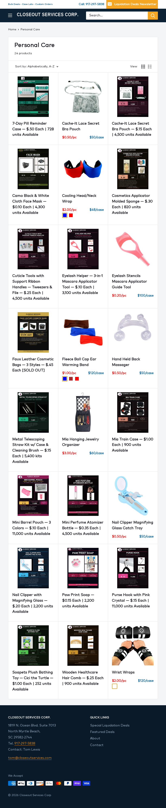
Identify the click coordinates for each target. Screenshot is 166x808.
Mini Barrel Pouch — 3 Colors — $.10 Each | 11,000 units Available (31, 528)
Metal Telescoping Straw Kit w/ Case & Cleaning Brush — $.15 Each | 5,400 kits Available (31, 451)
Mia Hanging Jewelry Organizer (80, 442)
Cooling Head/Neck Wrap (79, 198)
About (95, 738)
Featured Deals (102, 732)
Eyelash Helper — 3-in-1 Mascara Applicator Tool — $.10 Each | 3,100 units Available (82, 284)
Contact (96, 745)
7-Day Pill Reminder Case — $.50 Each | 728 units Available (33, 129)
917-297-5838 (24, 743)
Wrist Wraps (123, 672)
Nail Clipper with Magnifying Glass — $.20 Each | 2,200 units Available (32, 603)
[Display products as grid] (143, 66)
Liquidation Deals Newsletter (135, 4)
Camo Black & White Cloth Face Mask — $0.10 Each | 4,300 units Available (30, 204)
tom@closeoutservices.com (30, 757)
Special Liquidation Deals (110, 725)
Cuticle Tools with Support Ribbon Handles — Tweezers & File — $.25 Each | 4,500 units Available (32, 287)
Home (12, 29)
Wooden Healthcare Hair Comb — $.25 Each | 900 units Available (83, 678)
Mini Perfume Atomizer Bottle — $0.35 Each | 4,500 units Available (82, 528)
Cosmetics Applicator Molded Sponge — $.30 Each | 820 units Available (132, 204)
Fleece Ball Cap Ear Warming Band (79, 362)
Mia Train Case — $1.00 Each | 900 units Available (132, 445)
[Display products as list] (150, 66)
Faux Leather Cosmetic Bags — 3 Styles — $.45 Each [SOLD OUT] (33, 364)
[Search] (153, 16)
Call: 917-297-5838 (91, 4)
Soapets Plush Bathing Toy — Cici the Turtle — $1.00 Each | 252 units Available (32, 681)
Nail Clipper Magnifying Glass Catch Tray (132, 525)
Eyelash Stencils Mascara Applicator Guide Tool (129, 281)
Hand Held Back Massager (126, 362)
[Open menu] (10, 15)
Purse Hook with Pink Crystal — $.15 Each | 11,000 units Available (131, 600)
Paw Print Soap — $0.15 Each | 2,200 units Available (78, 600)
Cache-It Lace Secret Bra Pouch (80, 126)
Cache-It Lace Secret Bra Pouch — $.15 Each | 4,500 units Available (132, 129)
